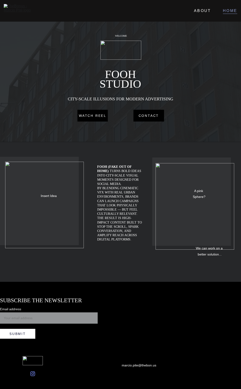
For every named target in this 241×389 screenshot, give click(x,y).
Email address (10, 309)
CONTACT (149, 116)
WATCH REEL (92, 116)
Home (230, 11)
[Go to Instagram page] (32, 373)
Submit (17, 334)
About (202, 11)
